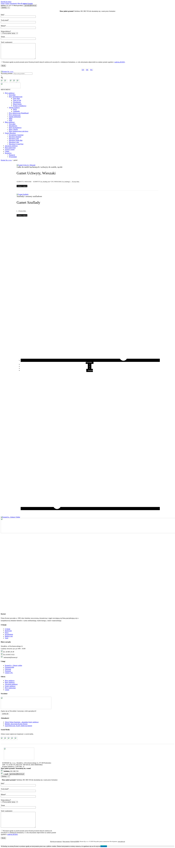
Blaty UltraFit (13, 129)
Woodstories (17, 102)
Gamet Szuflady (28, 202)
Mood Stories (17, 104)
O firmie (7, 629)
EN (83, 70)
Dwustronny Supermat (16, 135)
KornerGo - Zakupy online (13, 665)
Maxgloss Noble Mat (15, 140)
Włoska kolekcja (14, 107)
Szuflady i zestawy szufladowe (29, 196)
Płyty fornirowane (14, 115)
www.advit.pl (121, 841)
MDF (10, 118)
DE (87, 70)
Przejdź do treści (6, 2)
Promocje (12, 155)
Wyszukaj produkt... (7, 73)
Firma (3, 3)
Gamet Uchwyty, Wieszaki (36, 173)
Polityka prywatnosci (56, 841)
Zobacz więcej (22, 186)
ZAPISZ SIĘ (5, 713)
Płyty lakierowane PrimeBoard (19, 113)
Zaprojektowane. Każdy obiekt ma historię (18, 726)
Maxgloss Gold (14, 138)
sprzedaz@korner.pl (30, 5)
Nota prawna (66, 841)
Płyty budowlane (10, 147)
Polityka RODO (74, 841)
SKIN (15, 109)
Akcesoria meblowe (11, 146)
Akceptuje (103, 846)
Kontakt (30, 3)
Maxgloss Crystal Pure (16, 144)
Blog (19, 3)
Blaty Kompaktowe (15, 127)
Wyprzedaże (13, 157)
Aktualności (13, 3)
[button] (6, 89)
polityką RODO (120, 62)
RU (91, 70)
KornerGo (8, 153)
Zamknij (4, 7)
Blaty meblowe (10, 122)
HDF (10, 120)
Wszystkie (12, 95)
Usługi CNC (9, 673)
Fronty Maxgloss (10, 133)
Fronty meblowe (10, 686)
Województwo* (6, 31)
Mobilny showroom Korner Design (16, 724)
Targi (6, 638)
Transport (8, 671)
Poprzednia (89, 362)
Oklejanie (8, 669)
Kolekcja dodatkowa (19, 106)
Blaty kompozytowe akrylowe (18, 131)
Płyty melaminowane (15, 96)
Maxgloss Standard (15, 137)
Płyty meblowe (9, 93)
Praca (6, 632)
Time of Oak (17, 100)
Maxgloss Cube (14, 142)
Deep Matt (16, 98)
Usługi (7, 3)
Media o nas (9, 636)
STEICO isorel (9, 149)
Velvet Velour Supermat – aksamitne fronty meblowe (22, 722)
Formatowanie (9, 667)
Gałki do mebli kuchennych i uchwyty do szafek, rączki (39, 167)
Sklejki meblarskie (15, 117)
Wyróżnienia (9, 634)
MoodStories (13, 126)
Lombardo (16, 111)
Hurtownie (8, 631)
